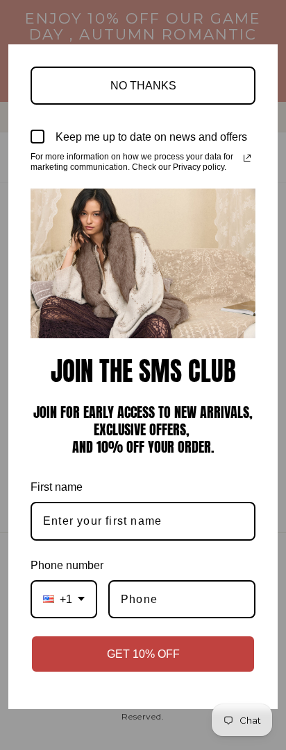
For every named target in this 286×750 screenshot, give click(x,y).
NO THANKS (143, 85)
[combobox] (64, 599)
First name (57, 487)
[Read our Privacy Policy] (247, 158)
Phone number (67, 565)
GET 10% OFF (143, 654)
